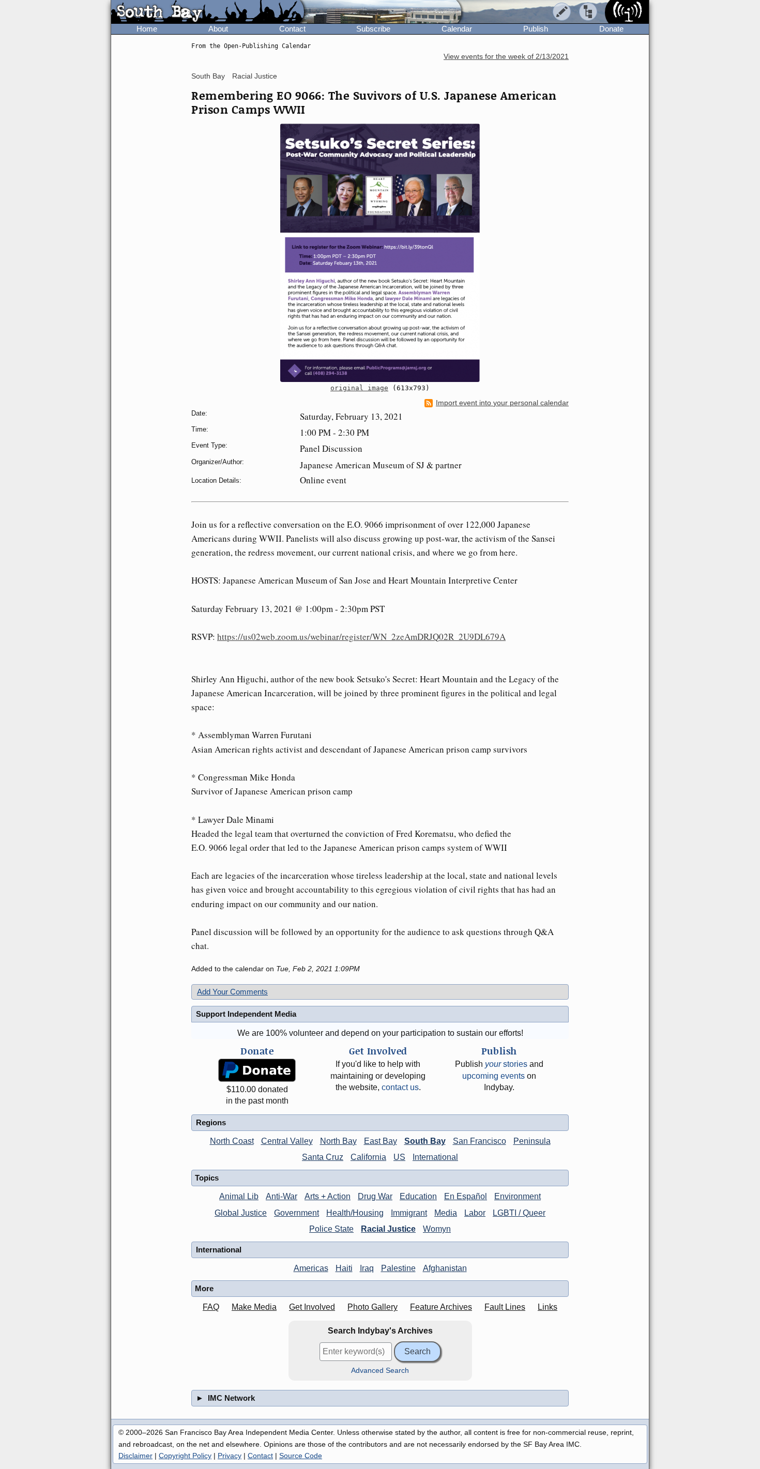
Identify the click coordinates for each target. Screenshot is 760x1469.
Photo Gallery (372, 1307)
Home (146, 28)
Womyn (437, 1229)
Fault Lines (504, 1307)
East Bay (380, 1141)
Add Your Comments (232, 991)
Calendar (457, 28)
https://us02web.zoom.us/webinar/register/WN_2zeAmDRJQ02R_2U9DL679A (361, 636)
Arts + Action (328, 1196)
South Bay (208, 76)
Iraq (367, 1268)
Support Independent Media (246, 1013)
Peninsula (532, 1141)
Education (418, 1196)
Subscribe (373, 28)
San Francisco (479, 1141)
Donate (611, 28)
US (399, 1157)
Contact (292, 28)
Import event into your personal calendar (502, 403)
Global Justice (241, 1212)
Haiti (344, 1268)
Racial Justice (254, 76)
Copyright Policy (185, 1455)
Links (547, 1307)
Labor (474, 1212)
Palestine (398, 1268)
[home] (207, 12)
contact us (400, 1087)
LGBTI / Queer (519, 1212)
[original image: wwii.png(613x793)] (380, 253)
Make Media (254, 1307)
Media (445, 1212)
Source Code (300, 1455)
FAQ (211, 1307)
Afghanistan (445, 1268)
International (435, 1157)
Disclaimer (135, 1455)
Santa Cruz (322, 1157)
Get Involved (312, 1307)
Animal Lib (239, 1196)
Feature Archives (441, 1307)
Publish (535, 28)
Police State (331, 1229)
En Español (465, 1196)
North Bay (338, 1141)
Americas (311, 1268)
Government (296, 1212)
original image (359, 388)
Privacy (229, 1455)
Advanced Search (380, 1370)
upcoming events (493, 1076)
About (218, 28)
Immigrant (409, 1212)
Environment (517, 1196)
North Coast (232, 1141)
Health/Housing (355, 1212)
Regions (211, 1122)
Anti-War (281, 1196)
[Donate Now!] (257, 1070)
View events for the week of (506, 56)
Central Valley (287, 1141)
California (368, 1157)
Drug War (375, 1196)
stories (506, 1064)
